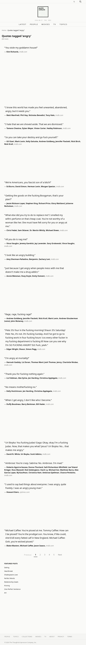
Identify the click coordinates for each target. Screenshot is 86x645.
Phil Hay (24, 115)
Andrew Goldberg (47, 141)
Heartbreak (8, 571)
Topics (63, 24)
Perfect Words (9, 578)
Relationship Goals (11, 582)
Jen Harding (33, 378)
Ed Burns (10, 186)
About (52, 637)
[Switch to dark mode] (74, 1)
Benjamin (33, 259)
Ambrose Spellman (50, 472)
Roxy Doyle (26, 276)
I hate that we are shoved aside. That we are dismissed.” (34, 124)
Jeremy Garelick (27, 243)
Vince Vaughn (12, 243)
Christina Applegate (48, 378)
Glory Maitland (58, 203)
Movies (46, 24)
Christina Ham (35, 472)
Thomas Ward (37, 362)
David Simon (21, 186)
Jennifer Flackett (62, 141)
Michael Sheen (52, 230)
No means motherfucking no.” (21, 387)
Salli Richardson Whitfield (55, 467)
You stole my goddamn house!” (21, 47)
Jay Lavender (40, 243)
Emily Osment (38, 276)
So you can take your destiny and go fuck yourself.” (31, 137)
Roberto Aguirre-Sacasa (17, 467)
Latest (22, 24)
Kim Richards (12, 52)
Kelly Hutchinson (14, 391)
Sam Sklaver (23, 230)
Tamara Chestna (13, 128)
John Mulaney (17, 321)
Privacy (61, 637)
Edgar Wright (12, 349)
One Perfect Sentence (12, 589)
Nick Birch (75, 141)
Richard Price (44, 203)
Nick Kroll (8, 144)
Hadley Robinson (54, 128)
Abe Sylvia (22, 378)
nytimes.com (25, 492)
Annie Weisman (13, 276)
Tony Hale (50, 115)
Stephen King (32, 203)
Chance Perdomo (67, 472)
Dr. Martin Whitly (37, 230)
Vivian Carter (40, 128)
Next (60, 554)
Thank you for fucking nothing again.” (24, 373)
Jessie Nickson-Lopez (15, 203)
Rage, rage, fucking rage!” (18, 314)
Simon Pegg (31, 349)
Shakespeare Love (11, 575)
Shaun (22, 349)
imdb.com (23, 52)
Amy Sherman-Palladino (17, 259)
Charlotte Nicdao (70, 362)
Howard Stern (12, 492)
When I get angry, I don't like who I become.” (28, 400)
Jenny (59, 362)
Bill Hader (40, 404)
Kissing (7, 585)
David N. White (13, 454)
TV (54, 24)
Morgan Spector (48, 186)
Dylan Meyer (27, 128)
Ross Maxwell (18, 470)
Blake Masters (12, 545)
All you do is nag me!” (16, 239)
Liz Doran (26, 362)
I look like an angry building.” (20, 255)
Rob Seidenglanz (32, 470)
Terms (69, 637)
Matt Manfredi (12, 115)
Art (5, 593)
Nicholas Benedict (37, 115)
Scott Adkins (36, 454)
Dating (6, 567)
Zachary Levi (44, 259)
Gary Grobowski (54, 243)
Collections (27, 637)
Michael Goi (54, 470)
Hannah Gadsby (13, 362)
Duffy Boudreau (13, 404)
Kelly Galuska (32, 141)
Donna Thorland (35, 467)
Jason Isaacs (39, 545)
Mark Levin (20, 141)
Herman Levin (34, 186)
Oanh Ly (44, 470)
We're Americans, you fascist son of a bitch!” (28, 182)
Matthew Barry (67, 470)
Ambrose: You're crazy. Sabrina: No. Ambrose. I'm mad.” (34, 463)
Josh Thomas (50, 362)
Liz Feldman (11, 378)
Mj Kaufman (22, 472)
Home (4, 30)
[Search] (80, 1)
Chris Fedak (11, 230)
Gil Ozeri (10, 141)
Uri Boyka (25, 454)
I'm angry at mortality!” (17, 358)
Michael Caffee (26, 545)
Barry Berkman (28, 404)
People (34, 24)
